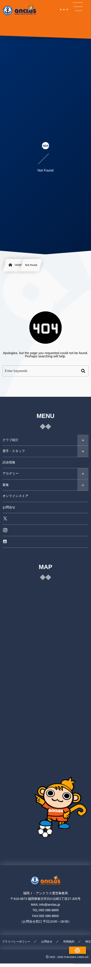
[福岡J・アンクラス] (20, 10)
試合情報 (9, 462)
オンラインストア (15, 496)
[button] (77, 7)
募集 (6, 485)
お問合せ (9, 507)
